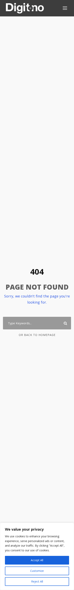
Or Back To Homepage (37, 335)
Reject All (37, 581)
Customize (37, 571)
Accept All (37, 560)
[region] (37, 556)
